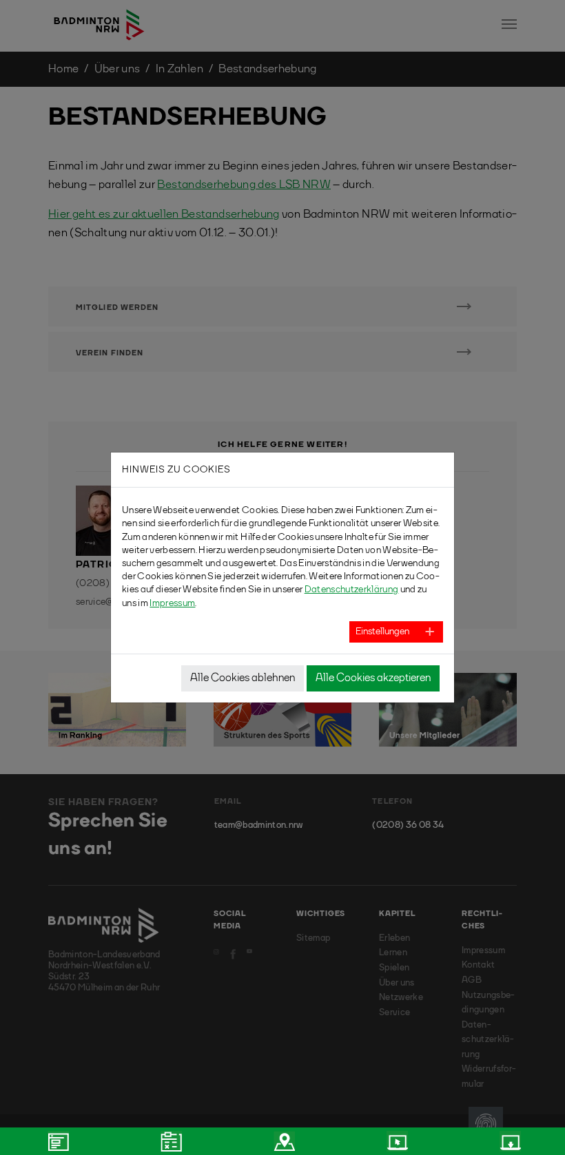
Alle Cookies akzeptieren (373, 678)
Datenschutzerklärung (352, 589)
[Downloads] (508, 1141)
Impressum (172, 603)
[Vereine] (282, 1141)
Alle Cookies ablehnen (242, 678)
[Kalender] (169, 1141)
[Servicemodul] (395, 1141)
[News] (56, 1141)
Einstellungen (382, 631)
